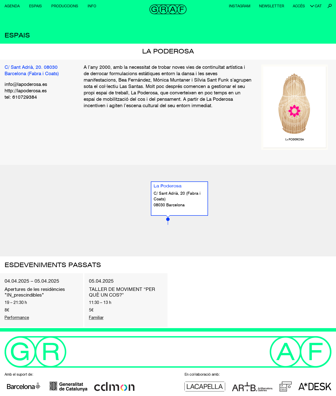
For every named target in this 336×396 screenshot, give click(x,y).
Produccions (64, 6)
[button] (167, 221)
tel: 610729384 (21, 97)
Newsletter (271, 6)
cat (318, 6)
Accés (299, 6)
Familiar (96, 317)
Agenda (12, 6)
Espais (35, 6)
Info (92, 6)
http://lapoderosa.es (26, 91)
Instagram (239, 6)
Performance (17, 317)
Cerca (329, 6)
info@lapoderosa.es (26, 84)
